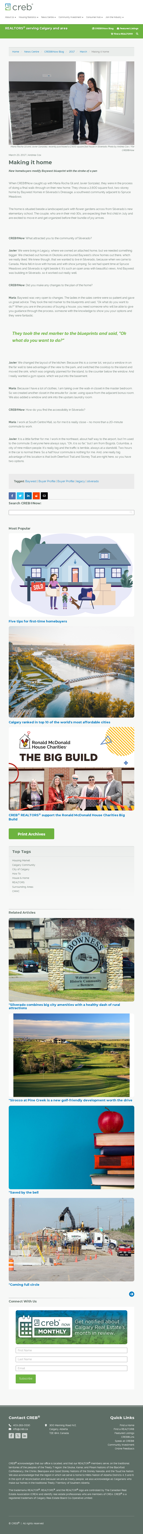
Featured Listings (128, 28)
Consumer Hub (93, 17)
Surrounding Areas (22, 886)
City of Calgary (20, 869)
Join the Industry (114, 17)
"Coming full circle (24, 1285)
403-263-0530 (21, 1425)
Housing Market (21, 860)
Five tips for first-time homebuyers (38, 621)
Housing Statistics (27, 17)
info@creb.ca (20, 1429)
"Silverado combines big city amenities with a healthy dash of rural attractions (64, 1006)
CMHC (16, 891)
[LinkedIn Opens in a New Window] (24, 1435)
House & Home (20, 878)
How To (16, 873)
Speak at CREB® (124, 1441)
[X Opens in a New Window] (18, 1435)
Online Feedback (124, 1448)
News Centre (47, 17)
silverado (93, 481)
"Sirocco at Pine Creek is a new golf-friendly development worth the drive (70, 1100)
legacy (80, 481)
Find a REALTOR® (123, 34)
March (83, 51)
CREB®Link (127, 1437)
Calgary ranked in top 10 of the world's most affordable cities (59, 722)
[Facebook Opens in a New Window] (11, 1435)
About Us (9, 17)
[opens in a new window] (31, 833)
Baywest (30, 481)
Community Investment (70, 17)
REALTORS (18, 882)
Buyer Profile (47, 481)
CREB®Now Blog (104, 28)
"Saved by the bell (24, 1192)
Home (15, 51)
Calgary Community (23, 865)
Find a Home (127, 1425)
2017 (72, 51)
